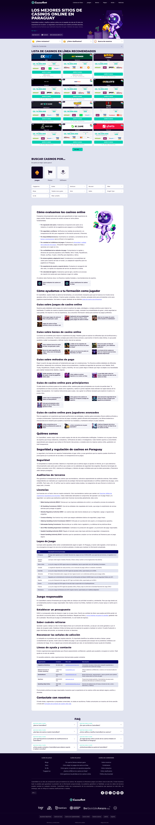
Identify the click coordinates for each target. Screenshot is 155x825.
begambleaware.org (71, 674)
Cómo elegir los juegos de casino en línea (75, 765)
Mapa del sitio (104, 822)
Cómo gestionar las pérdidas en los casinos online (75, 774)
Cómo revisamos (106, 768)
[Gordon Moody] (75, 808)
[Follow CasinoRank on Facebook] (102, 792)
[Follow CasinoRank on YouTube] (114, 792)
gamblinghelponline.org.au (73, 684)
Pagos (105, 2)
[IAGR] (41, 808)
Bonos (97, 2)
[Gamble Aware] (97, 808)
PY (33, 793)
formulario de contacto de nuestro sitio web (57, 704)
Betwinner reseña (77, 75)
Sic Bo (47, 768)
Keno (46, 765)
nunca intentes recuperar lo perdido (97, 615)
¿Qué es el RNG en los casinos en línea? (75, 771)
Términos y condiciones (53, 822)
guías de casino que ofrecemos (92, 299)
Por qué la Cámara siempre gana (76, 762)
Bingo (46, 762)
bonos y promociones (47, 239)
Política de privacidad (106, 774)
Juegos (89, 2)
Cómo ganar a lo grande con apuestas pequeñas (75, 768)
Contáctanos (106, 765)
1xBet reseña (46, 75)
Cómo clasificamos (106, 771)
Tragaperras (47, 771)
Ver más (76, 149)
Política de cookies (80, 822)
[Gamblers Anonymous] (49, 808)
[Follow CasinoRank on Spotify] (118, 792)
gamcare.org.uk (70, 679)
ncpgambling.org (70, 669)
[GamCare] (61, 808)
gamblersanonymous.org (72, 665)
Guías (112, 2)
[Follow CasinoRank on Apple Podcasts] (122, 792)
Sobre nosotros (106, 762)
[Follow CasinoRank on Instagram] (106, 792)
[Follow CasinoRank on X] (110, 792)
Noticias (121, 2)
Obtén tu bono (46, 72)
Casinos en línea (78, 2)
